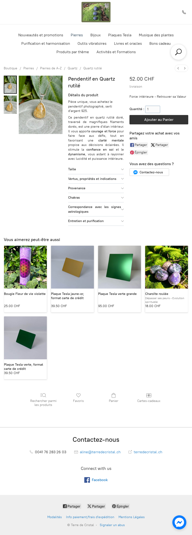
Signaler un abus (112, 525)
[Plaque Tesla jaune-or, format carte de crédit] (72, 267)
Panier (113, 401)
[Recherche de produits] (178, 52)
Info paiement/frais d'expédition (90, 517)
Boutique (10, 68)
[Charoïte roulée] (166, 267)
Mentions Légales (131, 517)
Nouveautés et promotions (40, 35)
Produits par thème (72, 52)
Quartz (72, 68)
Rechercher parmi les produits (43, 403)
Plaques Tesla (119, 35)
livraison (135, 87)
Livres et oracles (128, 43)
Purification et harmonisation (45, 43)
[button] (149, 172)
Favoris (78, 401)
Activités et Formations (116, 52)
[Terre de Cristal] (96, 12)
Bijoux (95, 35)
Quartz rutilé (92, 68)
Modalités (54, 517)
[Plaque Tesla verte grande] (119, 267)
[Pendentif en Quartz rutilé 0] (10, 85)
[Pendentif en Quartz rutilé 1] (10, 105)
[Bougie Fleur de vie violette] (25, 267)
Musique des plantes (156, 35)
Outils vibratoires (92, 43)
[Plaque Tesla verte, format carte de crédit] (25, 337)
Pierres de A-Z (51, 68)
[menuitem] (178, 68)
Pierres (77, 35)
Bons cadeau (160, 43)
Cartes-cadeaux (148, 401)
